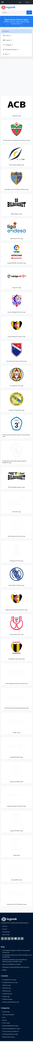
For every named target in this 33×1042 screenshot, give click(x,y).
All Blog (4, 970)
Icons (3, 1017)
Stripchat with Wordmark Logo (10, 1002)
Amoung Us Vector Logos (9, 979)
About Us (4, 926)
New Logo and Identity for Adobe (11, 964)
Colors (7, 35)
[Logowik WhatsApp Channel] (22, 938)
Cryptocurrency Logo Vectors (10, 1031)
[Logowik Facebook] (2, 938)
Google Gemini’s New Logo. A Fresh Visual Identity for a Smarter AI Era (17, 956)
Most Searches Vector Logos (10, 1034)
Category (8, 45)
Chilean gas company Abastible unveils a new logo (15, 967)
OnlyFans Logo (6, 985)
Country (7, 40)
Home (21, 27)
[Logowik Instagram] (9, 938)
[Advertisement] (16, 76)
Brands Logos (6, 1011)
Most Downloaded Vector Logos (11, 1028)
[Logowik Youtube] (15, 938)
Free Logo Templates (8, 1014)
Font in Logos (6, 1023)
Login (19, 2)
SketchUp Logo (6, 988)
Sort (6, 54)
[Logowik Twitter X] (5, 938)
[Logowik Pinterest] (12, 938)
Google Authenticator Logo (10, 982)
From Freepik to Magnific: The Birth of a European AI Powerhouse (16, 951)
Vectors (4, 1020)
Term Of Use (5, 934)
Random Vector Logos (8, 1037)
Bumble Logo (6, 996)
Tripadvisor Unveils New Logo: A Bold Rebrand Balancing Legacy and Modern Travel (14, 960)
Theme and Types (11, 49)
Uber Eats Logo (6, 991)
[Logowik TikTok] (18, 938)
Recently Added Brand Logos (10, 1025)
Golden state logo (7, 999)
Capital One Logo (7, 993)
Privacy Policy (6, 932)
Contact (4, 929)
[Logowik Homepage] (8, 7)
